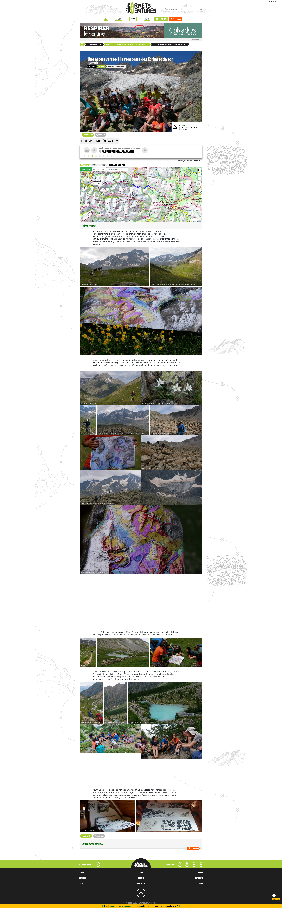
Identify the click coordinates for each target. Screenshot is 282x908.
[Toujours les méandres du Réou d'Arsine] (91, 703)
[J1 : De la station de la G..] (84, 156)
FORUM (141, 878)
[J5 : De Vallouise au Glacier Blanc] (100, 156)
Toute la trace (100, 169)
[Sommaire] (87, 150)
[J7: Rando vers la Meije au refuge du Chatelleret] (107, 156)
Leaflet (194, 221)
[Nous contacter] (96, 866)
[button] (199, 170)
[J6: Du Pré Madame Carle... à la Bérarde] (104, 156)
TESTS (147, 19)
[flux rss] (200, 866)
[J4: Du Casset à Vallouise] (145, 150)
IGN (200, 221)
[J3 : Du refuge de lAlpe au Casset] (92, 156)
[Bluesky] (193, 866)
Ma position (87, 169)
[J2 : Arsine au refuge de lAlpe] (88, 156)
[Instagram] (186, 866)
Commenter (194, 848)
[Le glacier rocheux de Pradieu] (176, 420)
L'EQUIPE (200, 873)
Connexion (177, 19)
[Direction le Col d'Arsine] (114, 266)
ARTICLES (82, 878)
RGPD (201, 884)
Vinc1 (184, 125)
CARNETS (141, 873)
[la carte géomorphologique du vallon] (141, 539)
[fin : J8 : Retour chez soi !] (111, 156)
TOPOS (133, 19)
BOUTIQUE (163, 19)
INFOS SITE (199, 878)
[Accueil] (106, 19)
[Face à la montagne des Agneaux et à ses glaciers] (110, 487)
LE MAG (118, 19)
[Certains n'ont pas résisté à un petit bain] (165, 703)
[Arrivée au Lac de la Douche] (115, 703)
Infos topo (89, 225)
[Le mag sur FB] (179, 866)
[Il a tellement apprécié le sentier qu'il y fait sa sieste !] (88, 652)
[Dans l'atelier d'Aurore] (107, 816)
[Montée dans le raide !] (110, 388)
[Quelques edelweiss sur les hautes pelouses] (171, 388)
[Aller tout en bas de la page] (274, 895)
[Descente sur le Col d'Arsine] (171, 452)
